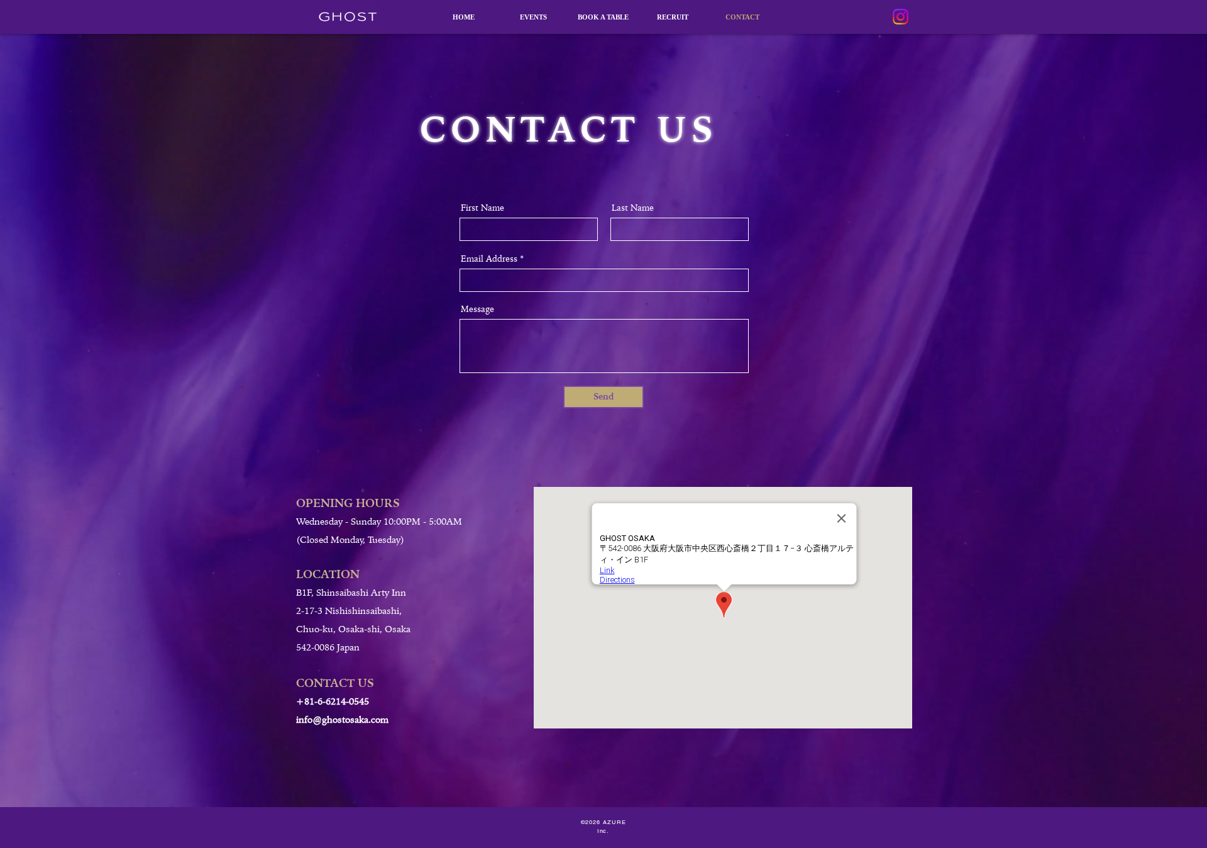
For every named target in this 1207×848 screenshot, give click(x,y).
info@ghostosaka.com (342, 719)
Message (477, 308)
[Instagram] (900, 16)
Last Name (633, 207)
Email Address (489, 258)
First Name (482, 207)
